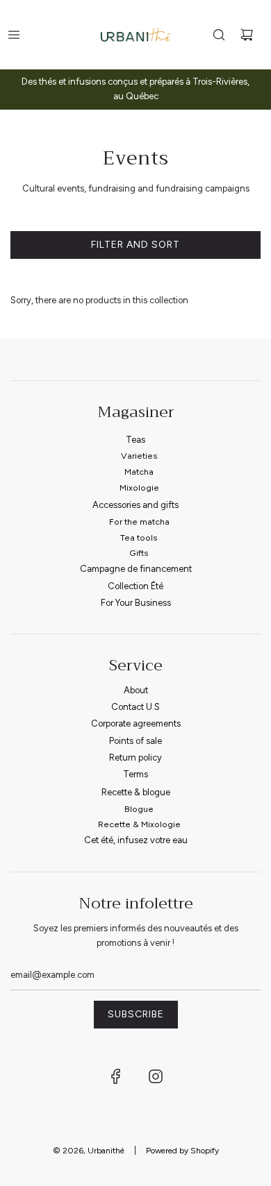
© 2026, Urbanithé (88, 1150)
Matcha (139, 471)
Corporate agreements (136, 723)
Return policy (135, 757)
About (136, 690)
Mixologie (139, 487)
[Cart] (247, 34)
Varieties (139, 455)
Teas (135, 439)
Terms (135, 774)
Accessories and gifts (135, 505)
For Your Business (136, 603)
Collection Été (135, 586)
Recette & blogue (135, 792)
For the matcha (139, 521)
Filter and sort (135, 245)
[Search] (219, 34)
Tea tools (139, 537)
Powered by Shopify (182, 1150)
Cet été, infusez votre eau (136, 840)
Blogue (139, 809)
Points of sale (135, 741)
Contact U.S (135, 707)
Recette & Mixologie (139, 824)
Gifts (139, 553)
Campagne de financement (136, 569)
